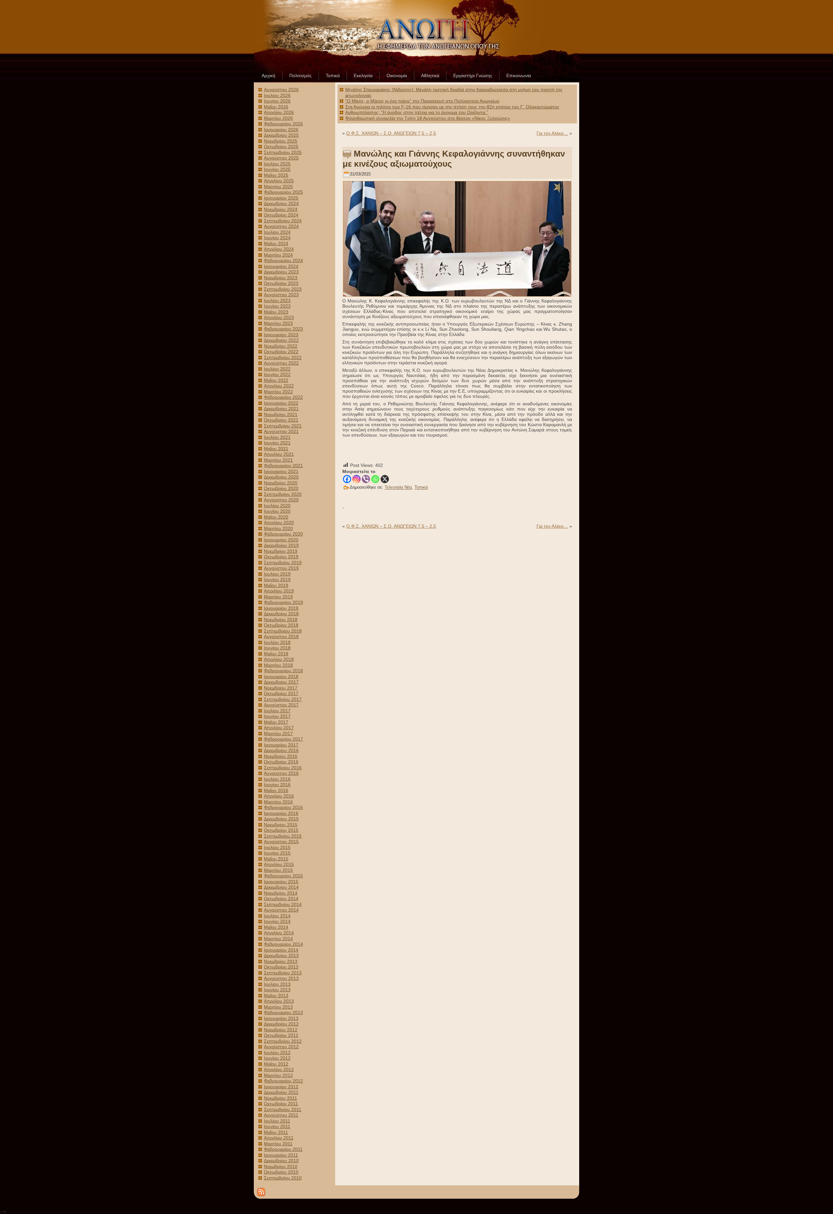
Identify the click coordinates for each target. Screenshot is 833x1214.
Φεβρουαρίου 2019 (283, 602)
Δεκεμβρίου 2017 (281, 682)
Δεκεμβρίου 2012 (281, 1023)
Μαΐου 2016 (276, 790)
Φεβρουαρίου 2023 (283, 328)
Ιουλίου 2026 (277, 95)
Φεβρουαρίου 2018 (283, 670)
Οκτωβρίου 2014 (281, 898)
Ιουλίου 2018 (277, 642)
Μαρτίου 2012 (278, 1075)
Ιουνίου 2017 (277, 716)
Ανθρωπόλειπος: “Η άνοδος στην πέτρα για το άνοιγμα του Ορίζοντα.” (416, 112)
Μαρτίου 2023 (278, 323)
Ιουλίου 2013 (277, 984)
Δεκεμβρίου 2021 (281, 408)
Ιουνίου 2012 (277, 1058)
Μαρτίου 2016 (278, 801)
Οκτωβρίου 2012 (281, 1035)
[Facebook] (347, 479)
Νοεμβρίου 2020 (280, 482)
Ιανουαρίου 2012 (281, 1086)
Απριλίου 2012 (279, 1069)
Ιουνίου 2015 (277, 853)
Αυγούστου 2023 (281, 294)
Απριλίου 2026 (279, 112)
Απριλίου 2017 (279, 727)
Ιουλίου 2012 (277, 1052)
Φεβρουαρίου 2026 (283, 123)
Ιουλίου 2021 (277, 437)
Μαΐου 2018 (276, 653)
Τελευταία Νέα (398, 487)
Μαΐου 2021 (276, 448)
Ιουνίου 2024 (277, 237)
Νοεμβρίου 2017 (280, 688)
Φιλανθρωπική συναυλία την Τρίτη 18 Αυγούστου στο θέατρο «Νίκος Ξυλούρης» (427, 118)
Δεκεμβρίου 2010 (281, 1160)
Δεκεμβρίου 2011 (281, 1092)
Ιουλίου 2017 (277, 710)
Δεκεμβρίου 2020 (281, 477)
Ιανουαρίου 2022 (281, 403)
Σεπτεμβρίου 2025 (283, 152)
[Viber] (366, 479)
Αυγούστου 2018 (281, 636)
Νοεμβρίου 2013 (280, 961)
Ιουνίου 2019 (277, 579)
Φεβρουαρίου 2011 (283, 1149)
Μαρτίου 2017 (278, 733)
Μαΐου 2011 (276, 1132)
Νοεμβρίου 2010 (280, 1166)
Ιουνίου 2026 (277, 101)
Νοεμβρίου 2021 (280, 414)
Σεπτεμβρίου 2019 (283, 562)
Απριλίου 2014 (279, 932)
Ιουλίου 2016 (277, 779)
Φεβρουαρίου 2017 (283, 739)
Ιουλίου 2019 (277, 574)
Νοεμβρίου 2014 (280, 893)
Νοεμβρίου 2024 (280, 209)
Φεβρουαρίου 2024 (283, 260)
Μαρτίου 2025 (278, 186)
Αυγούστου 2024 (281, 226)
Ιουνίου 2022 (277, 374)
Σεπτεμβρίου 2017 (283, 699)
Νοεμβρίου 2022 (280, 346)
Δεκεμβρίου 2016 (281, 750)
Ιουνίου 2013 (277, 989)
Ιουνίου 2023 (277, 306)
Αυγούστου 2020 (281, 499)
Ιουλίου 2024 (277, 232)
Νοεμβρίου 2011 (280, 1098)
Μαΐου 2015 (276, 858)
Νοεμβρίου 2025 (280, 141)
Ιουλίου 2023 (277, 300)
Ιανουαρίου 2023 (281, 334)
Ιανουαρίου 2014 (281, 950)
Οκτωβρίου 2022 (281, 351)
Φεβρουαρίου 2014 (283, 944)
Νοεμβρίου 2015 (280, 824)
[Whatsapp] (375, 479)
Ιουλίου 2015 (277, 847)
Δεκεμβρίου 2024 (281, 203)
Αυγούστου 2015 (281, 841)
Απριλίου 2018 (279, 659)
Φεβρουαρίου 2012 (283, 1080)
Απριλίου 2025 (279, 180)
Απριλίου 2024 (279, 249)
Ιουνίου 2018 (277, 647)
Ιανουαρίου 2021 (281, 471)
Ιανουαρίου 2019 (281, 608)
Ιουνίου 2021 (277, 442)
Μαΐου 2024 (276, 243)
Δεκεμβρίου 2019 (281, 545)
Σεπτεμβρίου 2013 (283, 972)
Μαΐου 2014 (276, 927)
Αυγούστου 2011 (281, 1115)
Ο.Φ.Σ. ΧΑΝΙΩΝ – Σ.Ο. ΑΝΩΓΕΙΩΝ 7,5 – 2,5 (391, 133)
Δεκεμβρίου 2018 (281, 613)
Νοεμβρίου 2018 (280, 619)
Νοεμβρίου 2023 (280, 277)
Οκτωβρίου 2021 (281, 420)
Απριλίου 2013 (279, 1001)
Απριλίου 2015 (279, 864)
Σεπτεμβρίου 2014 (283, 904)
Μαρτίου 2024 (278, 255)
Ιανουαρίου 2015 (281, 881)
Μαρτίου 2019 (278, 596)
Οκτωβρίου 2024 (281, 214)
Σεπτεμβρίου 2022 (283, 357)
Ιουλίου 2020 (277, 505)
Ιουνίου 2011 (277, 1126)
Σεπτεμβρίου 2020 (283, 494)
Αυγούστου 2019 (281, 568)
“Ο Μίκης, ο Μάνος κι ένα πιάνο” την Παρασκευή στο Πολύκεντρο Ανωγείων (422, 101)
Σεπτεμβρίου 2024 (283, 220)
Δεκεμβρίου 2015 (281, 818)
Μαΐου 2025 (276, 175)
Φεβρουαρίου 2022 (283, 397)
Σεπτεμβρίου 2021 (283, 425)
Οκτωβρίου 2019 (281, 556)
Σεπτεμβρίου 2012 (283, 1041)
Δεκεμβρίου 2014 (281, 887)
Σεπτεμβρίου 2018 (283, 631)
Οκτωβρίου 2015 (281, 830)
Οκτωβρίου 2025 (281, 146)
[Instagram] (356, 479)
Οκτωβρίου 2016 (281, 761)
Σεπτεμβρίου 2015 (283, 836)
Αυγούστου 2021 (281, 431)
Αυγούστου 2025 (281, 157)
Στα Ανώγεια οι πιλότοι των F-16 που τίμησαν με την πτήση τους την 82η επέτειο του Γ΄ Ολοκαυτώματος (452, 106)
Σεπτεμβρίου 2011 (282, 1109)
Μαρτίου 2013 (278, 1007)
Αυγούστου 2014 (281, 910)
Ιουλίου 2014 (277, 915)
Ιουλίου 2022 (277, 368)
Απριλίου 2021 (279, 454)
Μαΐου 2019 (276, 585)
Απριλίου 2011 (279, 1137)
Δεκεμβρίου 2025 (281, 135)
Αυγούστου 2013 (281, 978)
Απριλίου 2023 (279, 317)
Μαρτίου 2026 (278, 118)
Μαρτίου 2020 (278, 528)
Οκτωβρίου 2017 (281, 693)
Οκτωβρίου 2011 (281, 1103)
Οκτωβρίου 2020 (281, 488)
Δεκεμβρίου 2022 (281, 340)
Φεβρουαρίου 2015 (283, 875)
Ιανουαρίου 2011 (281, 1155)
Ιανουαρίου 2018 (281, 676)
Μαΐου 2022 (276, 380)
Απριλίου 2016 (279, 796)
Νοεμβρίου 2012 (280, 1029)
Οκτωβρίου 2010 (281, 1172)
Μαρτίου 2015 (278, 870)
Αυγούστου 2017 (281, 704)
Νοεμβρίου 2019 (280, 551)
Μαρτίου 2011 (278, 1143)
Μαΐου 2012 (276, 1064)
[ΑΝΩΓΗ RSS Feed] (261, 1192)
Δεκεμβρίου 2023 (281, 271)
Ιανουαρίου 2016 (281, 813)
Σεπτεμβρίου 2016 (283, 767)
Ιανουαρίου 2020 (281, 539)
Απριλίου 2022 (279, 385)
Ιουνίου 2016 (277, 784)
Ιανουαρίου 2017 (281, 744)
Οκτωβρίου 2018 (281, 625)
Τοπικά (421, 487)
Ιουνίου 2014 (277, 921)
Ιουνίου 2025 (277, 169)
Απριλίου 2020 (279, 522)
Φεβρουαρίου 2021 (283, 465)
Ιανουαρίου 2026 (281, 129)
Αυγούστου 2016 (281, 773)
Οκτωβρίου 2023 (281, 283)
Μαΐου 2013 (276, 995)
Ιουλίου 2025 (277, 163)
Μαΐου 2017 (276, 722)
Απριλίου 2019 (279, 590)
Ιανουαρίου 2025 (281, 198)
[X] (385, 479)
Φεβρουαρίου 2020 (283, 534)
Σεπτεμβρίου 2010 (283, 1177)
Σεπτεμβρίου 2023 (283, 289)
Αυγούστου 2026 (281, 89)
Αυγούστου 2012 (281, 1046)
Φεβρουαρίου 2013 (283, 1012)
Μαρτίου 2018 (278, 665)
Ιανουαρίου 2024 (281, 266)
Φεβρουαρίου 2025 (283, 192)
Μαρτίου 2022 (278, 391)
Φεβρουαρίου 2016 (283, 807)
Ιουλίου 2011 (277, 1120)
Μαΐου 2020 (276, 517)
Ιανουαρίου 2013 (281, 1018)
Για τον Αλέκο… (552, 133)
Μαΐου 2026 (276, 106)
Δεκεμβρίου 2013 (281, 955)
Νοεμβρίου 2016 (280, 756)
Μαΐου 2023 (276, 311)
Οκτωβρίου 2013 (281, 967)
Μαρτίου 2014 (278, 938)
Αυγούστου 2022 (281, 363)
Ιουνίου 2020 (277, 511)
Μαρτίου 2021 (278, 460)
